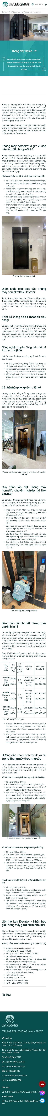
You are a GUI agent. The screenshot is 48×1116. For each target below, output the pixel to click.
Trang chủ (6, 12)
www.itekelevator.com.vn (24, 948)
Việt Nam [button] (39, 4)
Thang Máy (16, 12)
